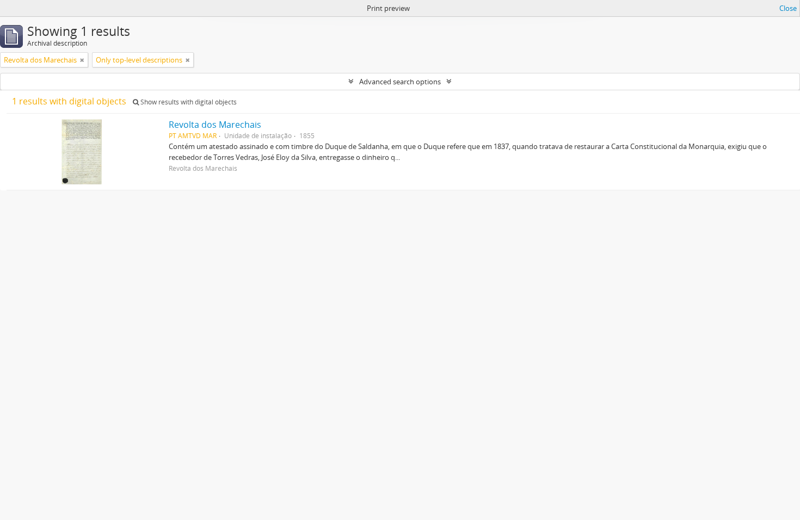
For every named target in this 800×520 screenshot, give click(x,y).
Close (788, 8)
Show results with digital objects (188, 102)
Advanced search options (400, 81)
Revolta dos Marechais (215, 125)
